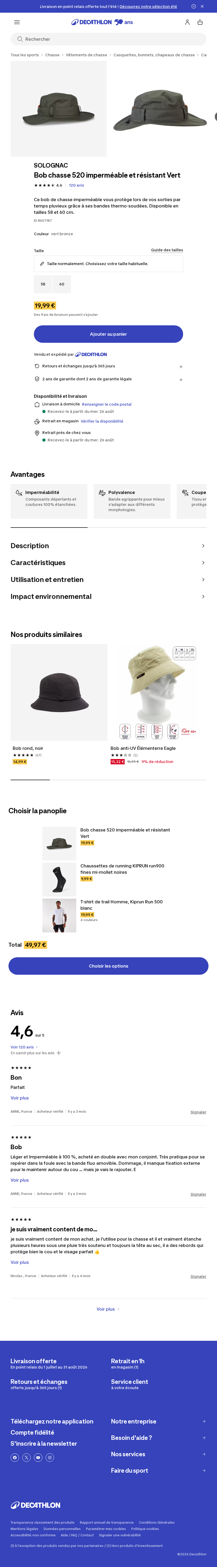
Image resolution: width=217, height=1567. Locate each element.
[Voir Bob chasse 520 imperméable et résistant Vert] (59, 844)
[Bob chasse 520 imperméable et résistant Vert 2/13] (160, 109)
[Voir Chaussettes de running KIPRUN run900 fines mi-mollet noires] (59, 879)
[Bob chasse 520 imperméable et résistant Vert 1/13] (59, 109)
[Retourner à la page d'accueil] (102, 22)
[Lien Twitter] (26, 1457)
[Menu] (17, 22)
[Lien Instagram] (50, 1457)
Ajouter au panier (108, 334)
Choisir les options (108, 966)
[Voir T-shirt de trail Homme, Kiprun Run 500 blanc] (59, 915)
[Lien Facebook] (15, 1457)
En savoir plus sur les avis (33, 1053)
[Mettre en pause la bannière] (193, 6)
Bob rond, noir (28, 748)
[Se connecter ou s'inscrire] (187, 22)
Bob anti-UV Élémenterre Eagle (143, 748)
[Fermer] (202, 6)
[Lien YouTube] (38, 1457)
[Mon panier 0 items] (200, 22)
